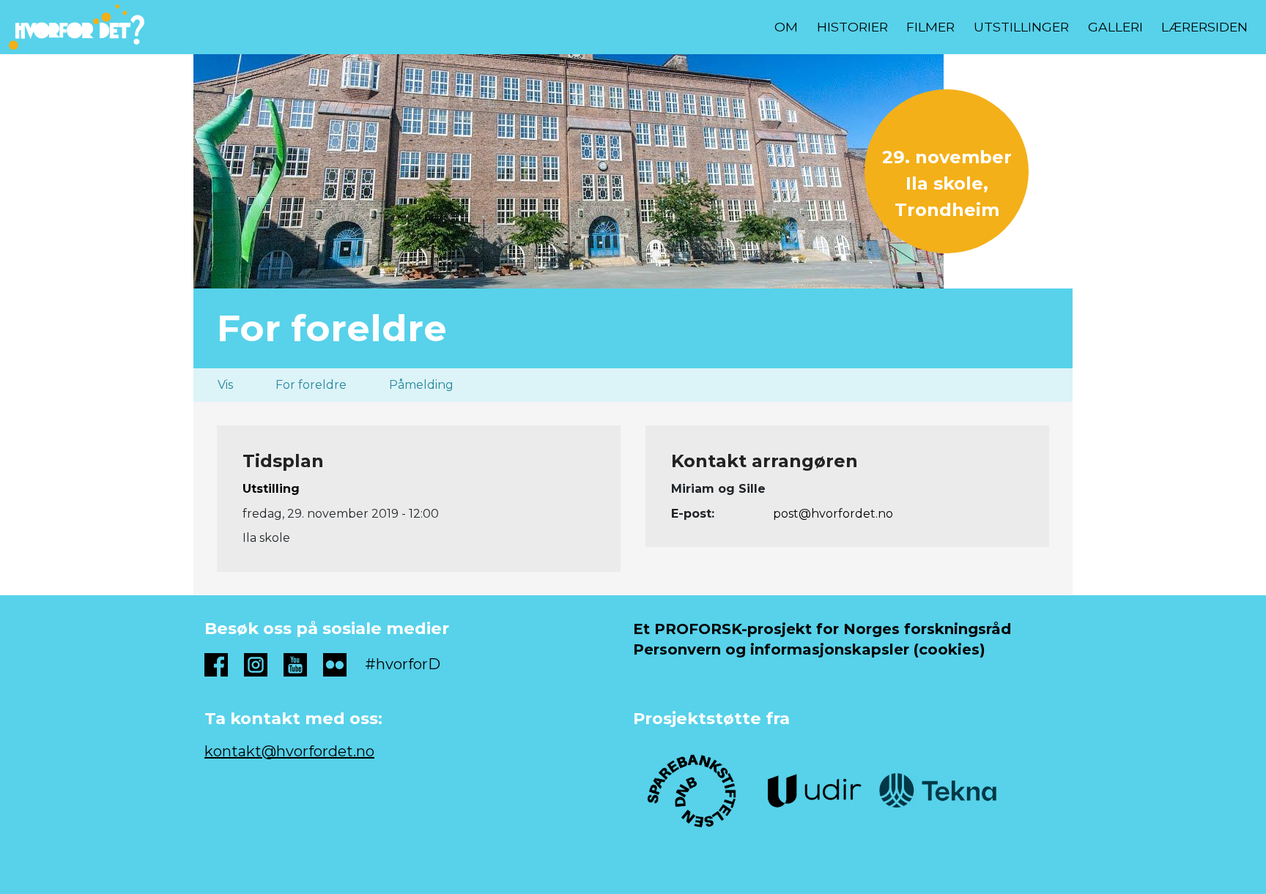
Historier (852, 26)
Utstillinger (1021, 26)
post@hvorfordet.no (833, 514)
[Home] (82, 27)
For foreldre (311, 385)
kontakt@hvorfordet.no (289, 751)
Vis (225, 385)
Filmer (930, 26)
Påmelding (421, 385)
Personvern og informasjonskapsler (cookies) (809, 649)
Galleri (1115, 26)
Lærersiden (1204, 26)
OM (786, 26)
